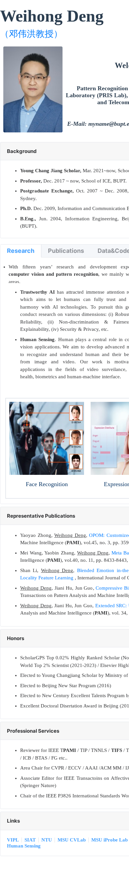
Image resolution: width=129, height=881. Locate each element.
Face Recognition (47, 484)
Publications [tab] (66, 250)
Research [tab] (20, 250)
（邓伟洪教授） (31, 33)
